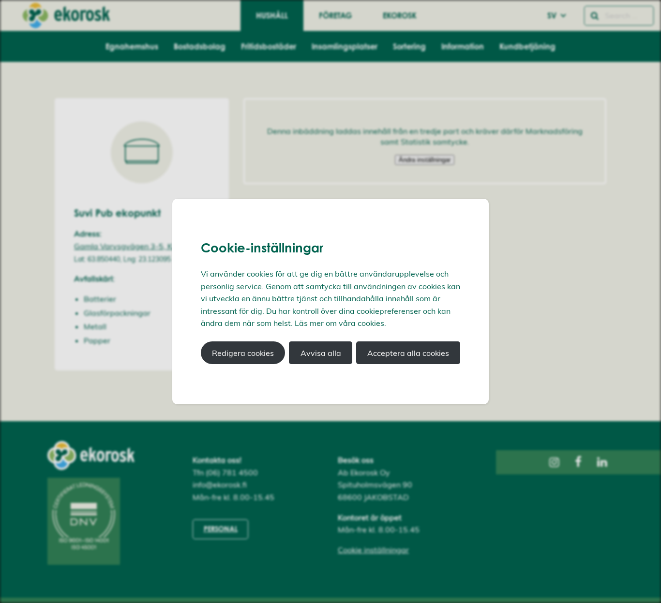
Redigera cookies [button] (243, 353)
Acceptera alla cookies (408, 353)
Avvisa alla (320, 353)
